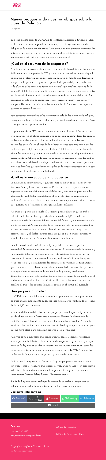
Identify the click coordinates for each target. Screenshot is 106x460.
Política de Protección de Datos (70, 434)
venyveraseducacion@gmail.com (26, 435)
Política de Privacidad (66, 427)
